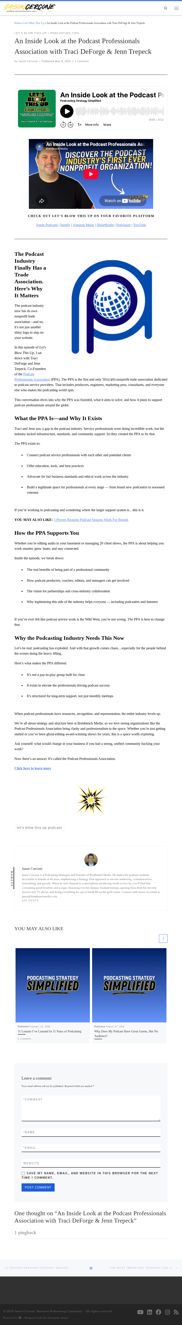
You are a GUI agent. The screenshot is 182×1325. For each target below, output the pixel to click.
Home (17, 23)
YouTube (139, 225)
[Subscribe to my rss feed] (176, 1312)
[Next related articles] (163, 938)
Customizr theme (58, 1317)
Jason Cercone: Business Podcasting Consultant (48, 1311)
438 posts (30, 900)
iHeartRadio (105, 225)
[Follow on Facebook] (158, 1312)
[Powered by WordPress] (20, 1317)
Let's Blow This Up (34, 23)
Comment (33, 1099)
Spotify (65, 225)
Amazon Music (83, 225)
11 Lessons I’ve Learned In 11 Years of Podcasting (49, 1031)
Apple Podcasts (47, 225)
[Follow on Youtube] (140, 1312)
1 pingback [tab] (25, 1232)
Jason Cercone (28, 61)
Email (29, 1147)
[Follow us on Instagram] (167, 1312)
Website (31, 1163)
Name (29, 1132)
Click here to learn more (32, 768)
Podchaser (123, 225)
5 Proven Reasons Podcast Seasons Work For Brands (91, 520)
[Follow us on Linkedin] (149, 1312)
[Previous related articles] (154, 938)
